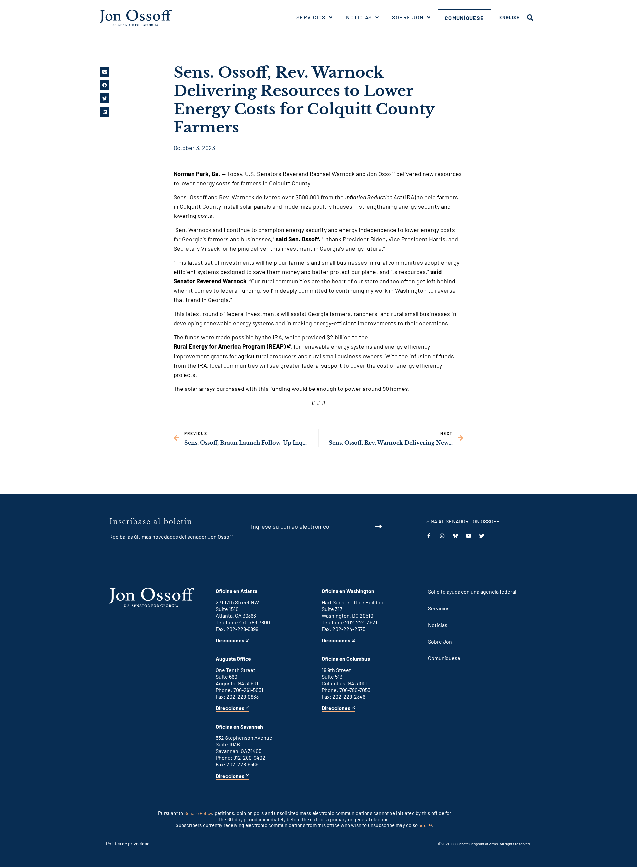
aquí (425, 826)
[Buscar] (530, 17)
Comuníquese (464, 18)
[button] (104, 72)
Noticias (359, 17)
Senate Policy (198, 813)
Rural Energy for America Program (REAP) (230, 347)
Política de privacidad (128, 843)
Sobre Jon (408, 17)
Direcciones (230, 640)
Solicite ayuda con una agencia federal (472, 591)
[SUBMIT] (371, 526)
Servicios (311, 17)
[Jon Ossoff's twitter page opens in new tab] (481, 535)
